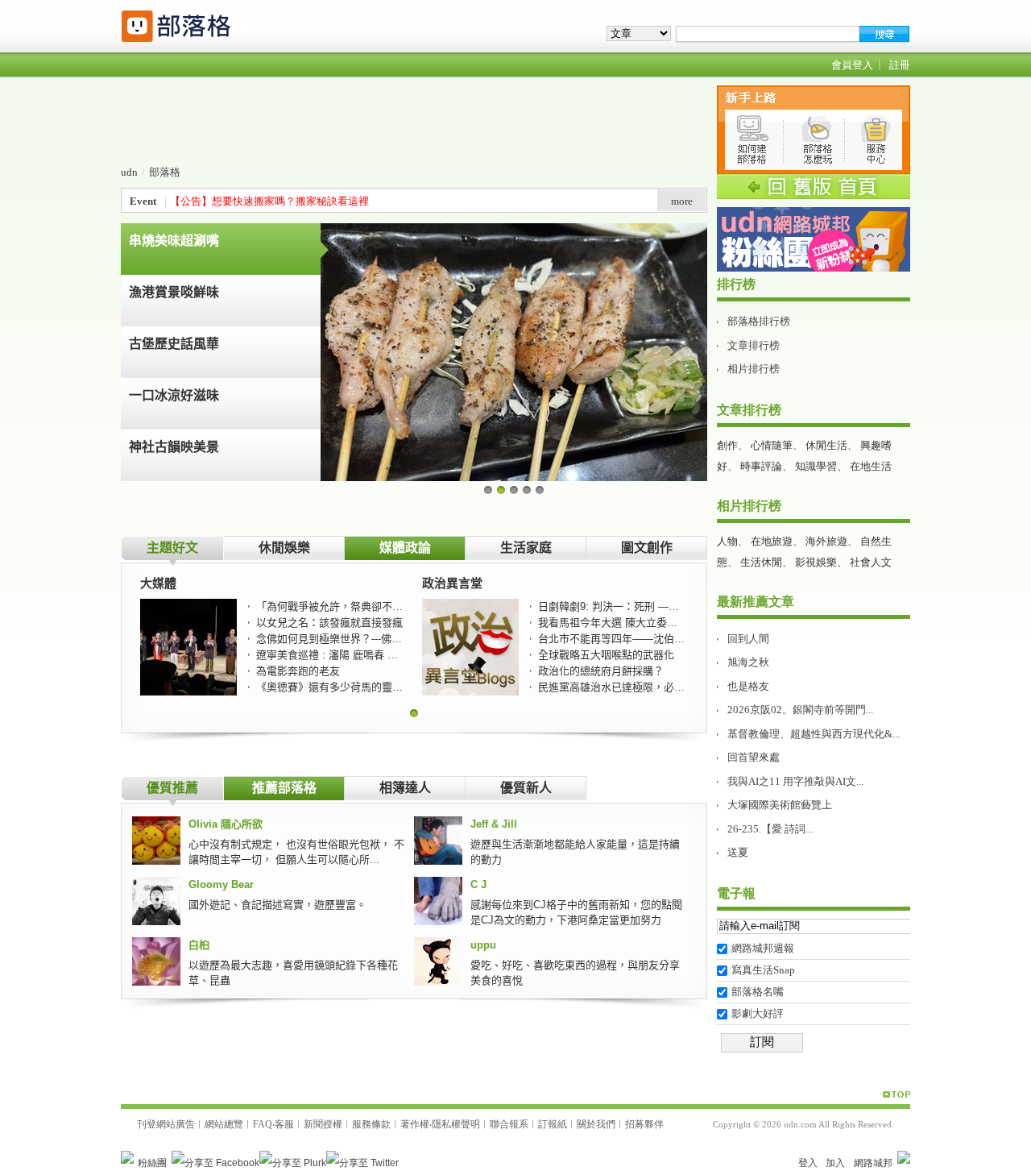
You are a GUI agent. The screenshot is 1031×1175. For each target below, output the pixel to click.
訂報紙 (552, 1124)
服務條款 (371, 1124)
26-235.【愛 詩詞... (770, 829)
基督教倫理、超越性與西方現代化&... (813, 734)
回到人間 (748, 639)
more (682, 201)
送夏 (737, 852)
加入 (835, 1163)
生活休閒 (761, 562)
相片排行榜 (753, 369)
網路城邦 (873, 1163)
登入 (808, 1163)
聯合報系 (509, 1124)
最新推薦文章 (755, 601)
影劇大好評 (757, 1013)
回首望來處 (753, 757)
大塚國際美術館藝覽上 (779, 805)
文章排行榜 (753, 345)
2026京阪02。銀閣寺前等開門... (800, 710)
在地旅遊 (772, 541)
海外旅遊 (826, 541)
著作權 (414, 1124)
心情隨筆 (772, 445)
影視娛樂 (816, 562)
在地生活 (871, 466)
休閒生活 (826, 445)
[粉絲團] (127, 1157)
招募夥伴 (644, 1124)
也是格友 (748, 686)
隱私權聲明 (456, 1124)
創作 (727, 445)
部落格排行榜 (758, 321)
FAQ (262, 1124)
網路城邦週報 (762, 948)
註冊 (899, 65)
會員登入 (852, 65)
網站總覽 (224, 1124)
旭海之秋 (748, 662)
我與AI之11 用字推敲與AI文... (795, 781)
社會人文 (871, 562)
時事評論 (761, 466)
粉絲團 (152, 1163)
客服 (284, 1124)
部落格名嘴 (757, 992)
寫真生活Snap (763, 970)
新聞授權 (323, 1124)
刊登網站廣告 (166, 1124)
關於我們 (596, 1124)
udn (129, 172)
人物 (727, 541)
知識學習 (816, 466)
